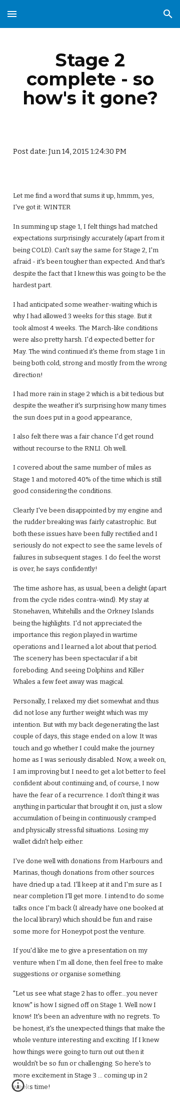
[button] (12, 13)
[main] (90, 79)
